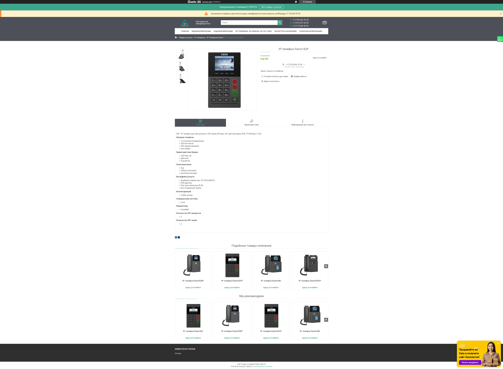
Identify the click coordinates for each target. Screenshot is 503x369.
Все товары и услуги (271, 7)
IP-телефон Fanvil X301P (310, 281)
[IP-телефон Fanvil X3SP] (193, 265)
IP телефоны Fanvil (215, 37)
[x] (179, 238)
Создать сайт (207, 2)
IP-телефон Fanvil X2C (193, 331)
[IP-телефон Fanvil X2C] (193, 315)
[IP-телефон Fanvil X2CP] (232, 265)
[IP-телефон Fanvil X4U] (271, 265)
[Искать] (280, 22)
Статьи (178, 353)
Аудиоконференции (223, 31)
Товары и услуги (186, 37)
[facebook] (176, 238)
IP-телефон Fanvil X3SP (193, 281)
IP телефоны (200, 37)
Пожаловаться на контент (262, 366)
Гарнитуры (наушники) (285, 31)
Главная (185, 31)
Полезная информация (310, 31)
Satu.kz (263, 364)
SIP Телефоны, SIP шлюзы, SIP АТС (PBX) (253, 31)
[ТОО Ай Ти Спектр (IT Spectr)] (184, 22)
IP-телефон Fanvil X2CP (232, 281)
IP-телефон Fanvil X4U (271, 281)
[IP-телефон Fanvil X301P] (309, 265)
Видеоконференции (201, 31)
